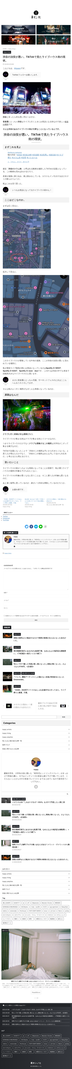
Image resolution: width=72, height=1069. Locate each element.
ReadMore (36, 992)
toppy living (8, 553)
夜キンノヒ (36, 1063)
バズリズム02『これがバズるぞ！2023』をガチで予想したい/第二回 (38, 802)
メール (6, 600)
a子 (28, 903)
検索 (63, 717)
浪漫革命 (52, 919)
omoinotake (13, 911)
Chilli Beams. (24, 907)
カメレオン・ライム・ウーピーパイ (34, 915)
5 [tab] (38, 998)
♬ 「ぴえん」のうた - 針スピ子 (18, 162)
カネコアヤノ (18, 915)
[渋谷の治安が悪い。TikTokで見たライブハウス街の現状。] (36, 526)
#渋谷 (19, 155)
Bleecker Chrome (47, 903)
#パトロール (32, 157)
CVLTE (45, 907)
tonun (45, 911)
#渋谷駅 (35, 155)
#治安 (23, 157)
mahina (5, 911)
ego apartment (54, 907)
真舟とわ (60, 919)
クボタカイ (50, 915)
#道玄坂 (52, 155)
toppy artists (7, 729)
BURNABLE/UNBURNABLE (10, 907)
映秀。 (31, 919)
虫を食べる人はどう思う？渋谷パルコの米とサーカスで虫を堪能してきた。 (34, 501)
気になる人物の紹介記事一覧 (12, 741)
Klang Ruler (65, 907)
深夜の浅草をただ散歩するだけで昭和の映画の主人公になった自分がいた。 (41, 859)
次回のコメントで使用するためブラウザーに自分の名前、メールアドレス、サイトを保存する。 (33, 615)
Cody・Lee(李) (35, 907)
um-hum (52, 911)
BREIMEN (57, 903)
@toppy (17, 68)
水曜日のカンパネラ (41, 919)
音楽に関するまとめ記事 (10, 749)
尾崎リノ (16, 919)
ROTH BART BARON (35, 911)
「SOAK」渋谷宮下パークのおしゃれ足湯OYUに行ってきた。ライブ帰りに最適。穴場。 (12, 501)
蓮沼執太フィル (7, 923)
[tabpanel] (36, 962)
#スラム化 (16, 157)
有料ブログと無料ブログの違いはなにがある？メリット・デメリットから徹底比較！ (37, 1021)
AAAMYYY (17, 903)
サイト (6, 608)
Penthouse (23, 911)
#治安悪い (44, 155)
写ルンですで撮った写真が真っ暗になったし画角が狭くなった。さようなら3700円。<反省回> (40, 1013)
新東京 (24, 919)
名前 (5, 592)
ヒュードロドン (7, 919)
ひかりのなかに (7, 915)
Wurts (60, 911)
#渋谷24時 (27, 155)
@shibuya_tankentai (15, 152)
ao (23, 903)
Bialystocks (35, 903)
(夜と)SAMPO (6, 903)
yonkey (67, 911)
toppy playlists (7, 737)
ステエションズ (61, 915)
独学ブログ (6, 745)
